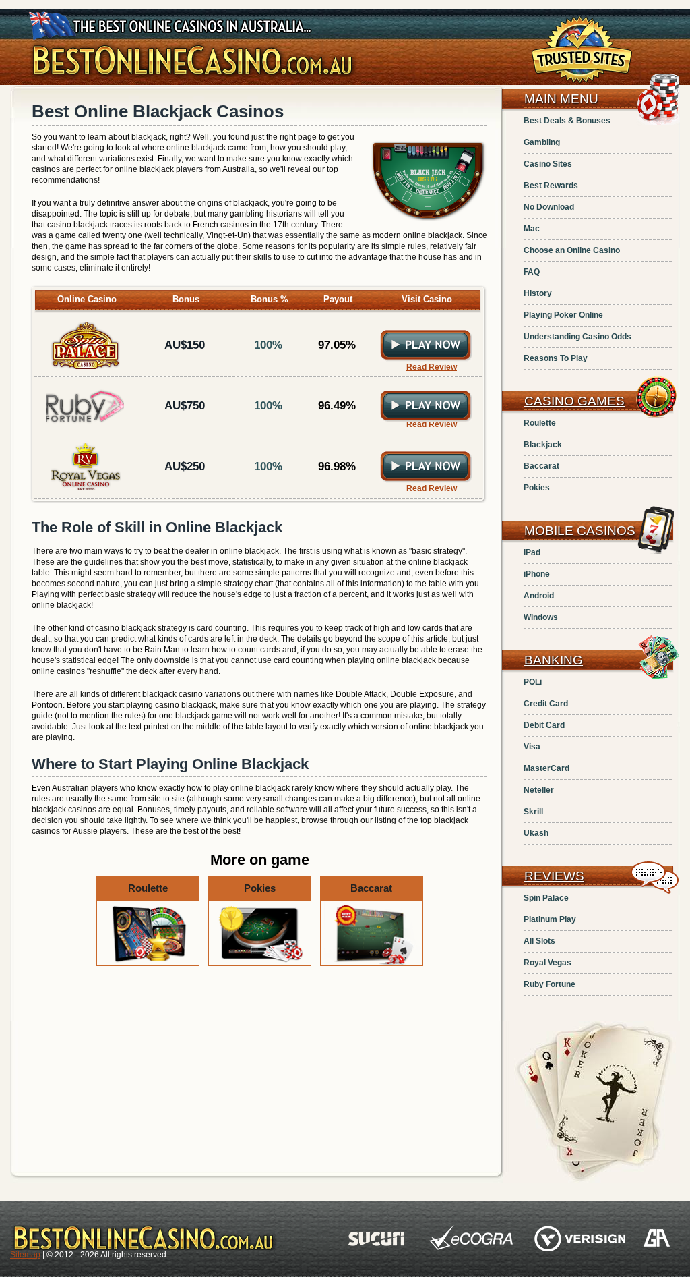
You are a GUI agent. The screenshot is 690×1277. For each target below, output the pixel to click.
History (538, 293)
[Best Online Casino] (193, 79)
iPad (532, 552)
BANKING (553, 660)
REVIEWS (554, 876)
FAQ (532, 272)
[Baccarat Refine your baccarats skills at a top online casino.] (372, 963)
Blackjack (543, 444)
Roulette (540, 423)
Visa (532, 746)
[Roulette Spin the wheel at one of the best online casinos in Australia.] (149, 963)
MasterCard (546, 768)
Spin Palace (546, 898)
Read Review (431, 367)
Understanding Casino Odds (577, 336)
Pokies (537, 487)
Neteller (539, 790)
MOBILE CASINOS (579, 530)
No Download (549, 207)
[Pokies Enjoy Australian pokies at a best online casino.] (261, 963)
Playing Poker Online (563, 315)
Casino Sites (548, 164)
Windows (541, 617)
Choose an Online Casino (572, 250)
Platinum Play (550, 919)
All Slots (539, 941)
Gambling (542, 142)
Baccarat (541, 466)
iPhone (537, 574)
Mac (532, 228)
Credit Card (546, 703)
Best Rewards (551, 185)
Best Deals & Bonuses (567, 120)
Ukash (536, 833)
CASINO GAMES (574, 401)
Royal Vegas (547, 962)
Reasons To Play (556, 358)
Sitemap (25, 1254)
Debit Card (544, 725)
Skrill (533, 811)
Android (539, 595)
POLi (533, 682)
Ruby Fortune (549, 984)
